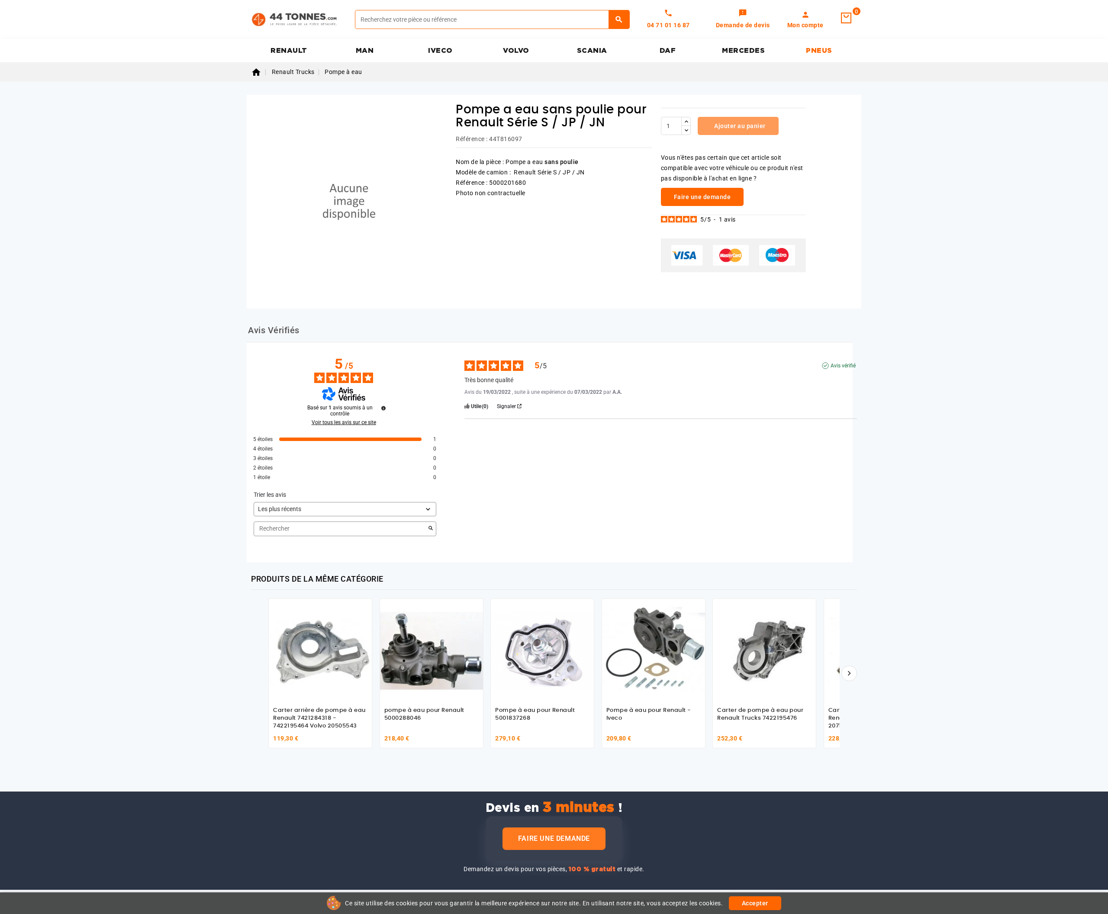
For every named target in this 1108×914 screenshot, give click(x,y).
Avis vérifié (843, 366)
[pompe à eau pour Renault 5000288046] (431, 650)
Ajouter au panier (739, 125)
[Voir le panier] (846, 18)
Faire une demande (554, 838)
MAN (365, 50)
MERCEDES (743, 50)
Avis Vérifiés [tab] (274, 330)
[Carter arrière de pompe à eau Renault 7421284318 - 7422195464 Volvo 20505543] (320, 650)
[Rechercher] (619, 19)
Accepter (755, 903)
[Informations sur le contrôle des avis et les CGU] (383, 408)
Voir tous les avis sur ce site (344, 422)
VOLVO (516, 50)
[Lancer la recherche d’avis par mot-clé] (430, 529)
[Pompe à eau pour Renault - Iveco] (653, 650)
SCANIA (592, 50)
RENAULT (289, 50)
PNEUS (819, 50)
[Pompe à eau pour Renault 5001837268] (542, 650)
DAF (668, 50)
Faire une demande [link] (702, 196)
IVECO (440, 50)
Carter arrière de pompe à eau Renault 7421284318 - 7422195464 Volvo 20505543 (319, 718)
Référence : (472, 138)
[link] (743, 19)
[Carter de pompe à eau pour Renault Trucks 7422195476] (764, 650)
